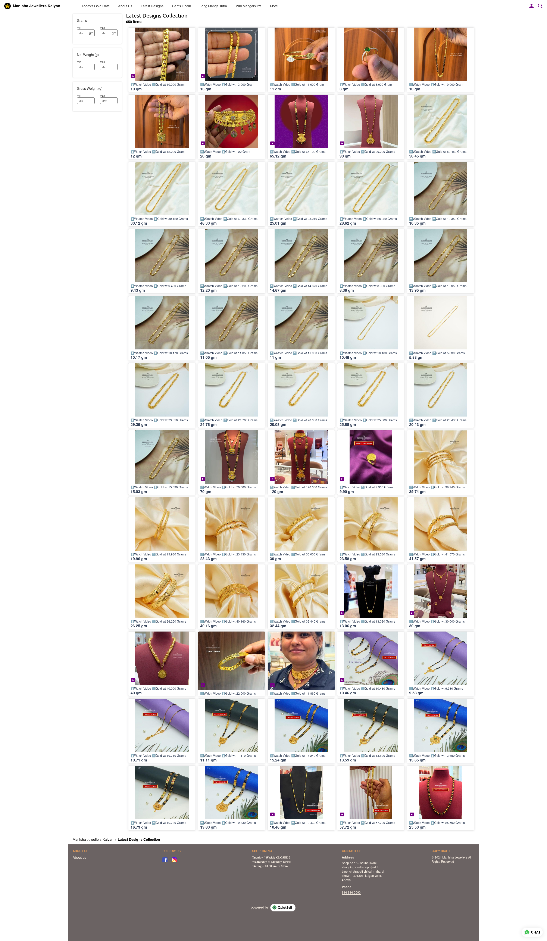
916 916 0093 (351, 892)
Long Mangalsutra (213, 5)
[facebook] (165, 859)
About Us (125, 5)
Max (102, 27)
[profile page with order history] (531, 6)
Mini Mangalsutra (248, 5)
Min (79, 27)
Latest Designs (152, 5)
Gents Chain (181, 5)
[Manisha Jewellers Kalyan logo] (7, 6)
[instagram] (174, 859)
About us (79, 857)
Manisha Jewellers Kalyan (36, 6)
